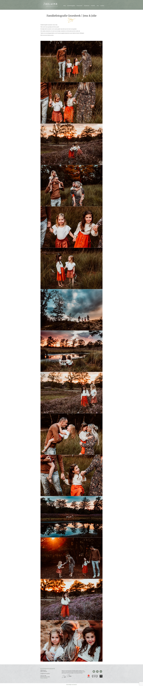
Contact (102, 5)
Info (98, 5)
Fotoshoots (86, 5)
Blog (65, 5)
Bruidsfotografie (71, 5)
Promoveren (79, 5)
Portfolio (93, 5)
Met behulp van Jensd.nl (71, 684)
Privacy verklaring (43, 678)
